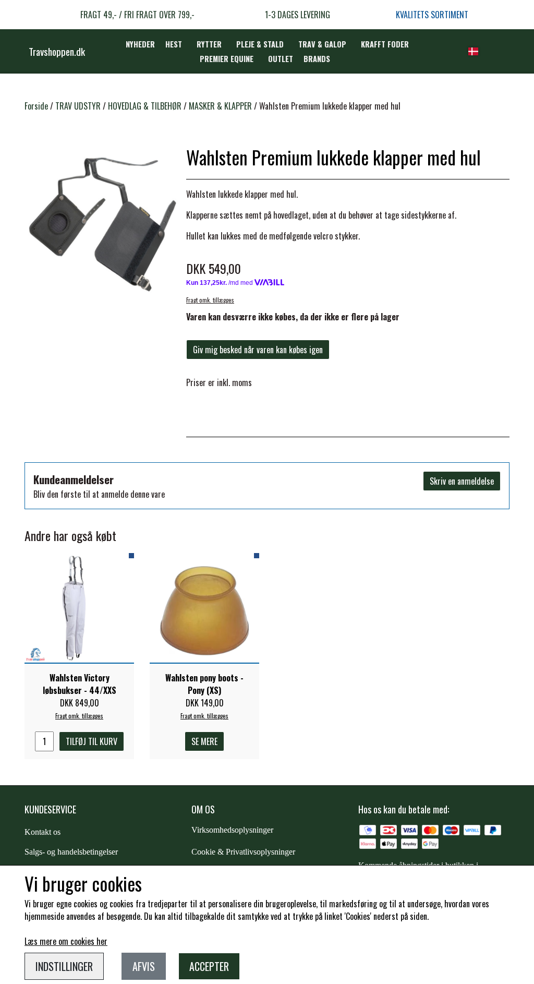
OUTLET (280, 58)
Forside (36, 106)
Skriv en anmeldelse (462, 481)
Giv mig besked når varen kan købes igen (258, 349)
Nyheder (140, 44)
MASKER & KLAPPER (220, 106)
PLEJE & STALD (260, 44)
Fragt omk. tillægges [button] (210, 300)
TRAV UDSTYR (78, 106)
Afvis (143, 966)
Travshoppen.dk (57, 51)
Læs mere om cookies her (66, 941)
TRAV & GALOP (322, 44)
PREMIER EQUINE (226, 58)
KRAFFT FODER (385, 44)
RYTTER (209, 44)
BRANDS (317, 58)
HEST (173, 44)
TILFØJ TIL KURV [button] (91, 741)
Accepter (209, 966)
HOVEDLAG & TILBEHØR (144, 106)
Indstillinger (64, 966)
